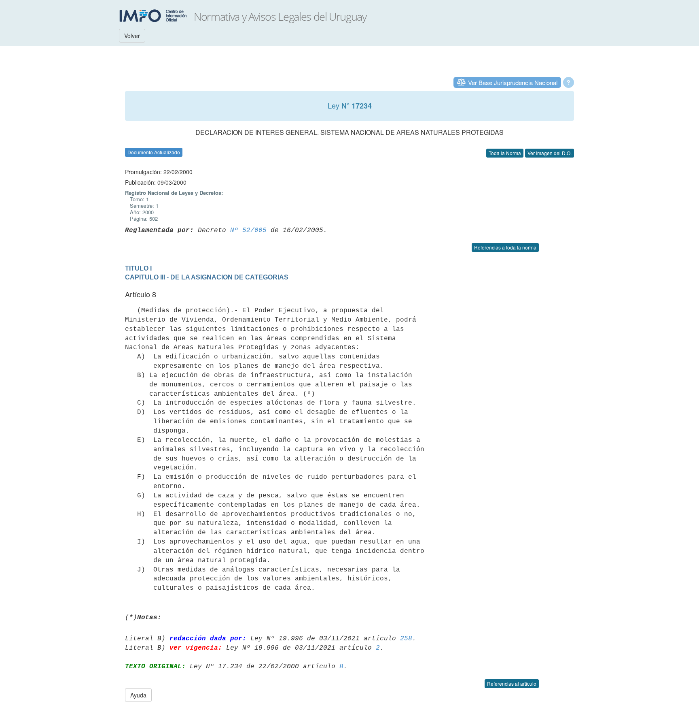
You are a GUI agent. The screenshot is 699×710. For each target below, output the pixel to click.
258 (406, 638)
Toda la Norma (505, 152)
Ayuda (138, 695)
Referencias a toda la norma (505, 247)
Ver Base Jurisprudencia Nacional (512, 82)
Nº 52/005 (248, 230)
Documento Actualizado (153, 152)
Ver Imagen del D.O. (549, 152)
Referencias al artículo (511, 683)
